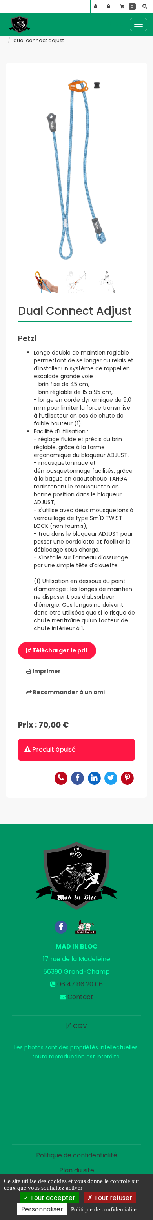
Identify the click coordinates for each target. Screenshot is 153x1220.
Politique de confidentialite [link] (104, 1209)
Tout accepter (52, 1197)
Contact (80, 996)
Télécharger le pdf (59, 650)
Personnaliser (42, 1209)
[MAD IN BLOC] (19, 24)
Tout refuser (112, 1197)
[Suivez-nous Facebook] (60, 926)
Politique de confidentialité (76, 1155)
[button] (146, 6)
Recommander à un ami (68, 692)
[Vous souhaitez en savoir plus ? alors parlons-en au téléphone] (61, 777)
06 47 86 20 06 (80, 984)
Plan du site (76, 1170)
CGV (79, 1026)
